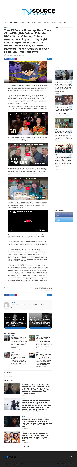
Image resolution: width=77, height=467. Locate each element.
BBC (37, 287)
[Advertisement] (64, 47)
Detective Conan (46, 287)
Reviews (34, 22)
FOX (51, 287)
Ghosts (37, 288)
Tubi (47, 289)
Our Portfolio (69, 464)
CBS (39, 287)
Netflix (43, 288)
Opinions (40, 22)
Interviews (46, 22)
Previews (16, 22)
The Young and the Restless (40, 289)
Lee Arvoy (10, 55)
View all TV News (27, 446)
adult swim (33, 287)
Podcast (60, 22)
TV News (5, 27)
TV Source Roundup (48, 291)
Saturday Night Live (48, 288)
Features (53, 22)
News (11, 22)
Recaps (22, 22)
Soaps (28, 22)
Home (6, 22)
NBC (40, 288)
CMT (42, 287)
